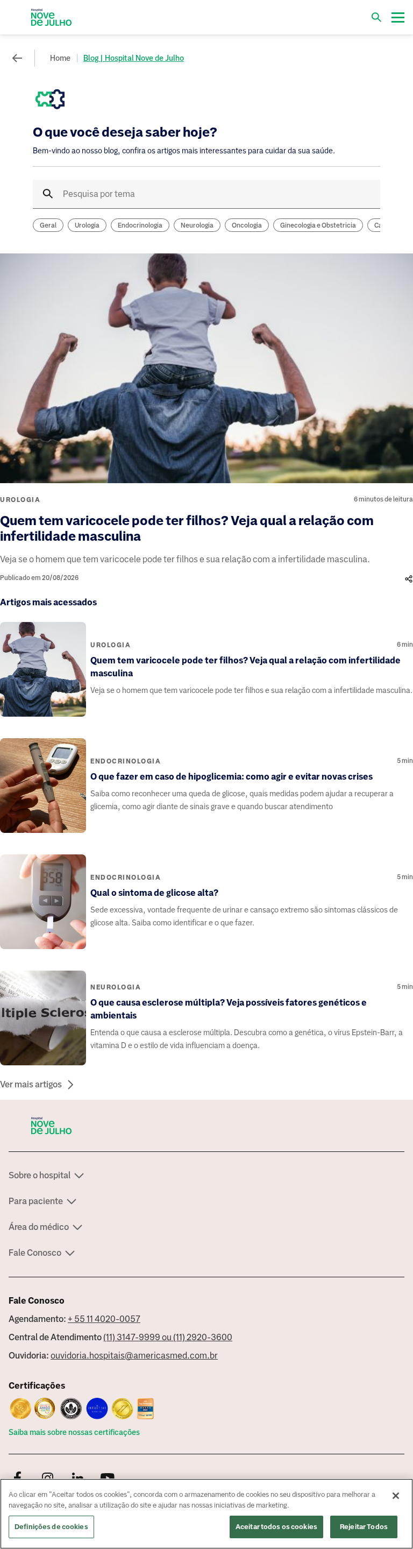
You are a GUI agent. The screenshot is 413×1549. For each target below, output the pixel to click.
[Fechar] (396, 1496)
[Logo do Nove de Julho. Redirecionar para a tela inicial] (52, 17)
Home (60, 58)
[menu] (397, 17)
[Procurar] (376, 17)
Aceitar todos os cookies (276, 1527)
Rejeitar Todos (364, 1527)
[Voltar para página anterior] (17, 58)
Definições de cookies (51, 1527)
